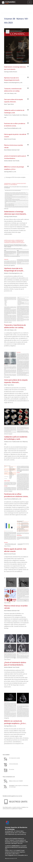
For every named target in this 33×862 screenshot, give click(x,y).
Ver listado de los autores (14, 758)
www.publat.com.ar (23, 855)
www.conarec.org (21, 834)
